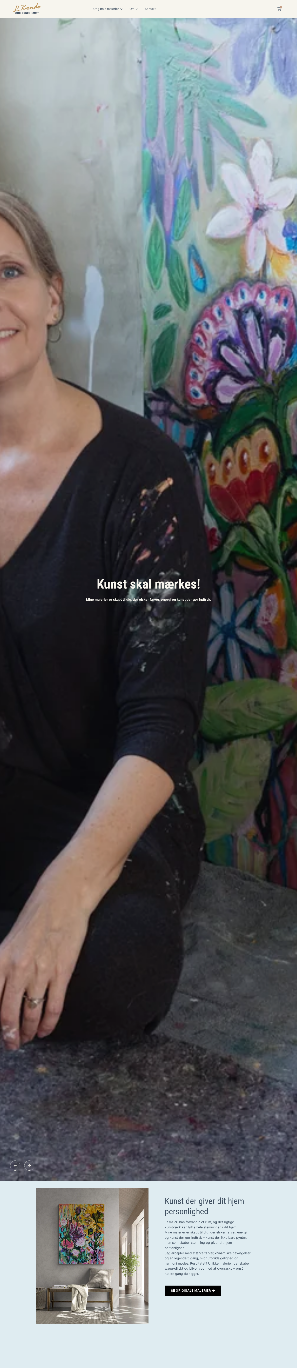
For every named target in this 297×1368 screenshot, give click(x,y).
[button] (15, 1166)
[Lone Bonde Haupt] (27, 9)
